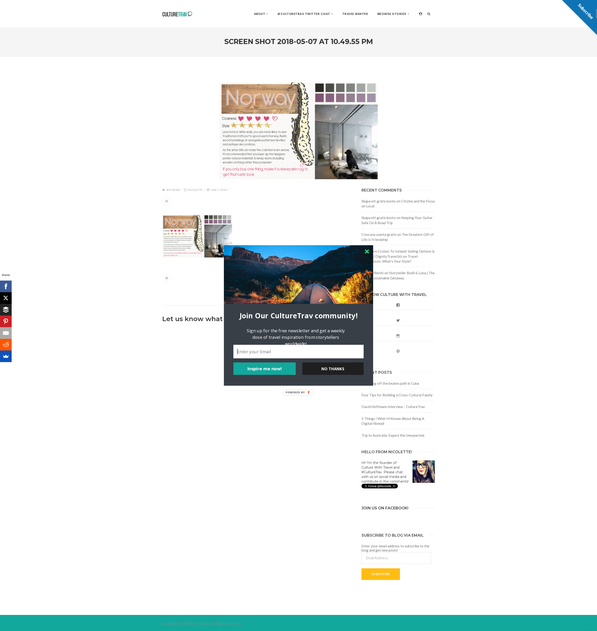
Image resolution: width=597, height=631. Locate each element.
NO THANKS (332, 368)
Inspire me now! (264, 369)
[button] (298, 315)
